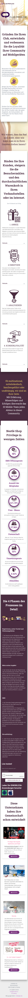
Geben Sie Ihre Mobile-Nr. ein (9, 768)
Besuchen (14, 856)
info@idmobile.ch (14, 991)
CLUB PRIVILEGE (9, 4)
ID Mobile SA (19, 996)
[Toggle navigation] (25, 4)
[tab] (14, 242)
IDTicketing (14, 993)
